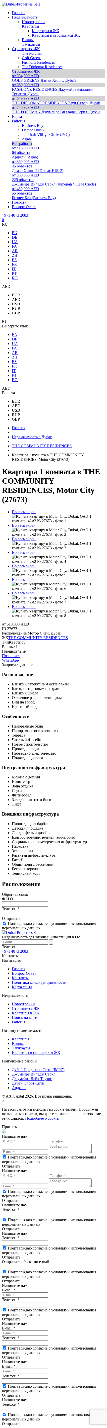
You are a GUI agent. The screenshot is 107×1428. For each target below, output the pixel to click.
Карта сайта (22, 987)
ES (14, 260)
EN (14, 233)
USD (16, 304)
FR (14, 264)
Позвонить (11, 656)
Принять (9, 1127)
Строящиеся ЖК (26, 1008)
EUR (16, 295)
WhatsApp (10, 660)
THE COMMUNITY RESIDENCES (38, 638)
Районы (18, 1022)
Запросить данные (17, 665)
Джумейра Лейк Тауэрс (32, 1079)
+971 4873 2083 (15, 215)
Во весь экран (24, 512)
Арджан (19, 1088)
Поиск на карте (25, 1017)
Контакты (20, 978)
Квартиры (20, 1039)
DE (14, 237)
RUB (16, 308)
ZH (14, 255)
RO (15, 278)
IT (14, 269)
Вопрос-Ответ (24, 973)
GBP (16, 313)
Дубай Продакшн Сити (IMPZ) (38, 1069)
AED (16, 299)
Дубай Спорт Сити (28, 1083)
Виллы (18, 1043)
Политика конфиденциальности (39, 982)
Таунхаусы (21, 1048)
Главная (18, 969)
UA (15, 242)
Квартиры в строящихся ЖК (36, 1052)
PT (14, 273)
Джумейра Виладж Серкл (33, 1074)
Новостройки (23, 1004)
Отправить (11, 918)
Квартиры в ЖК (25, 1013)
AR (15, 251)
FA (14, 246)
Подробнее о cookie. (42, 1118)
